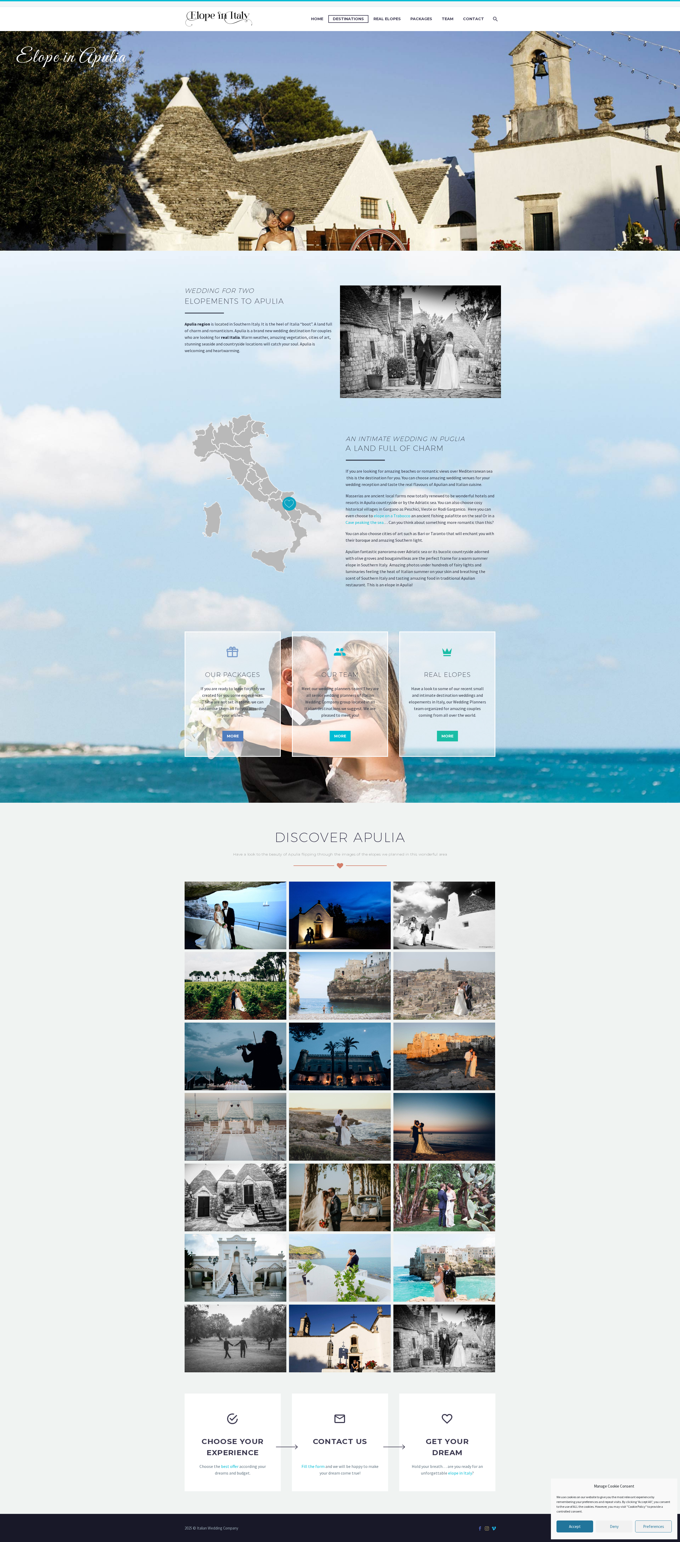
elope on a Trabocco (392, 515)
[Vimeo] (494, 1528)
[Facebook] (480, 1528)
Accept (575, 1526)
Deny (614, 1526)
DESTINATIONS (348, 18)
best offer (230, 1466)
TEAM (447, 18)
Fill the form (313, 1466)
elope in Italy (460, 1473)
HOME (317, 18)
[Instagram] (487, 1528)
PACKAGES (421, 18)
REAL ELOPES (387, 18)
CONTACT (473, 18)
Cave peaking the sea (365, 522)
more (233, 736)
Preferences (653, 1526)
